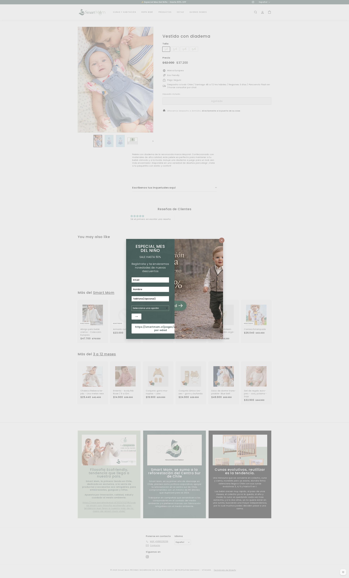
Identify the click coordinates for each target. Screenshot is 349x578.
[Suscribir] (136, 317)
